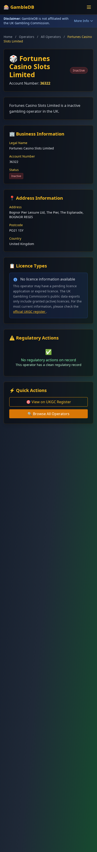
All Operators (51, 37)
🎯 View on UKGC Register (48, 401)
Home (8, 37)
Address (15, 207)
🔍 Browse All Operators (48, 413)
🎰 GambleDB (19, 7)
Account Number (22, 156)
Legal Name (18, 143)
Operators (26, 37)
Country (15, 238)
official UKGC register (29, 311)
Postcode (16, 225)
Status (14, 170)
